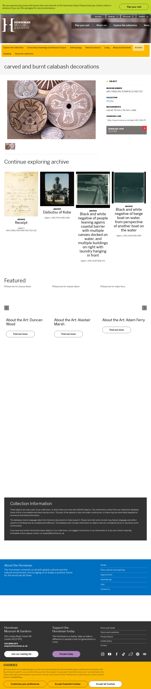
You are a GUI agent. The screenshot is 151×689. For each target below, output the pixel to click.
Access (98, 16)
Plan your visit (82, 25)
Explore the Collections (13, 47)
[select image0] (10, 146)
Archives (138, 47)
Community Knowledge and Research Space (46, 47)
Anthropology (76, 47)
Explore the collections (125, 25)
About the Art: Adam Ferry (123, 320)
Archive (110, 100)
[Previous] (6, 308)
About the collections (24, 54)
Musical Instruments (122, 47)
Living (106, 47)
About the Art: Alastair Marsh (72, 322)
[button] (118, 16)
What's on (101, 25)
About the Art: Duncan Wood (24, 322)
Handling (7, 54)
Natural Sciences (93, 47)
